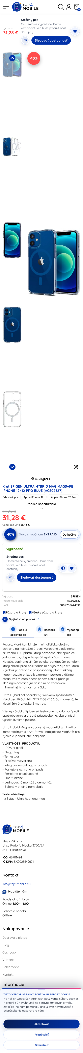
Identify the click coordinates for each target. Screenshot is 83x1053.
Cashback (9, 952)
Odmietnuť (41, 1045)
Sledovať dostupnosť (51, 40)
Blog (5, 945)
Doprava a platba (14, 938)
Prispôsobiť (42, 1034)
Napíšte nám (17, 891)
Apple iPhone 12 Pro (63, 497)
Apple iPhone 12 (33, 497)
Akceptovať (41, 1024)
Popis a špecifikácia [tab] (18, 632)
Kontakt (7, 974)
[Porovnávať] (63, 568)
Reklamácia (10, 967)
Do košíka (69, 534)
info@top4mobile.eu (16, 884)
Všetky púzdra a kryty (47, 612)
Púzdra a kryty (16, 612)
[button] (12, 93)
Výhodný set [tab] (72, 632)
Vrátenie (8, 960)
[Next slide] (12, 467)
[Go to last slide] (12, 58)
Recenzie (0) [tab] (49, 632)
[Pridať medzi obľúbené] (75, 31)
